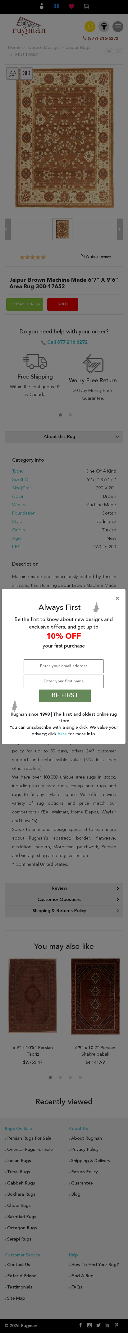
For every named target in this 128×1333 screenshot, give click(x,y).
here (63, 734)
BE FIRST (65, 696)
